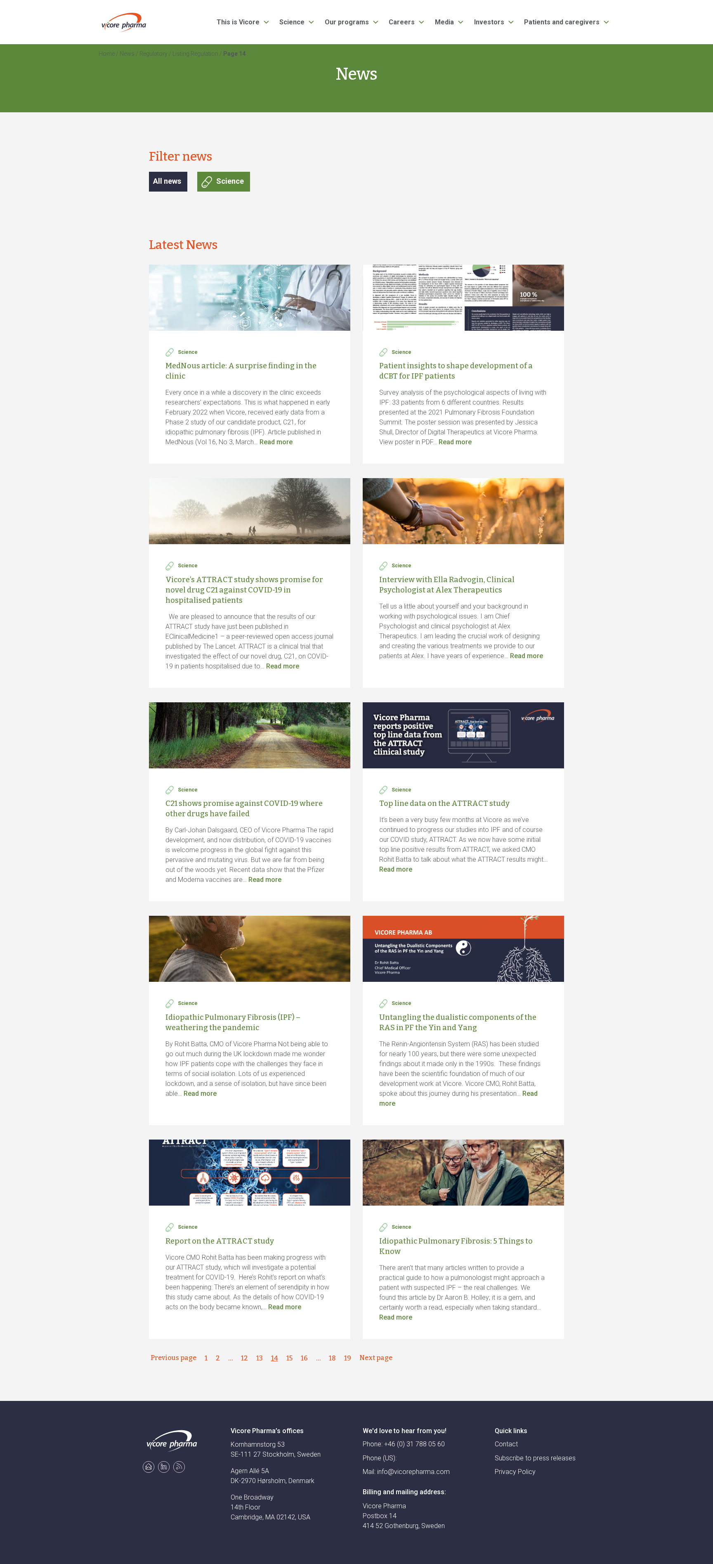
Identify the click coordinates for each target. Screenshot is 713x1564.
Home (107, 53)
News (127, 53)
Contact (506, 1444)
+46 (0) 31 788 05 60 (414, 1444)
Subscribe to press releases (535, 1458)
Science (230, 181)
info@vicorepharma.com (413, 1472)
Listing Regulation (195, 53)
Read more (276, 442)
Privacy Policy (515, 1472)
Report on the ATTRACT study (219, 1241)
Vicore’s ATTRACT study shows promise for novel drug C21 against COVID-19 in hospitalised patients (244, 590)
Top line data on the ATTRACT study (444, 803)
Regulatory (153, 53)
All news (167, 181)
